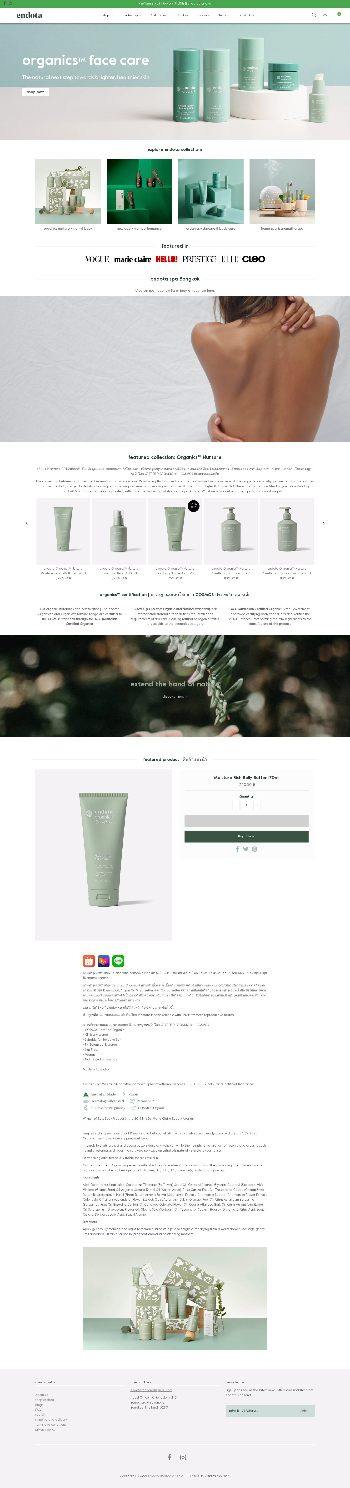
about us (182, 15)
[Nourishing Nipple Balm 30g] (175, 531)
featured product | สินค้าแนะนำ (175, 760)
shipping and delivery (51, 1420)
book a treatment (175, 92)
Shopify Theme (188, 1476)
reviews (203, 15)
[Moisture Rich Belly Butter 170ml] (63, 531)
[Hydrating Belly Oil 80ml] (119, 531)
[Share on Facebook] (238, 850)
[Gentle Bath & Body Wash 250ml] (287, 531)
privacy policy (45, 1430)
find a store (158, 15)
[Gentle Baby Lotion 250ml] (231, 531)
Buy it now (246, 836)
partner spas (132, 15)
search (40, 1415)
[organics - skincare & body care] (211, 191)
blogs (222, 15)
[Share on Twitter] (246, 850)
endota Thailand (161, 1476)
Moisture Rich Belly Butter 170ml (246, 778)
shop (106, 15)
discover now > (175, 696)
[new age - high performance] (139, 191)
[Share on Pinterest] (254, 850)
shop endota (44, 1400)
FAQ (38, 1410)
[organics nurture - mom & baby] (68, 191)
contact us (247, 15)
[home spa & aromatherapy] (282, 191)
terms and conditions (50, 1425)
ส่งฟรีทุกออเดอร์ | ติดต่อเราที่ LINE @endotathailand (175, 3)
